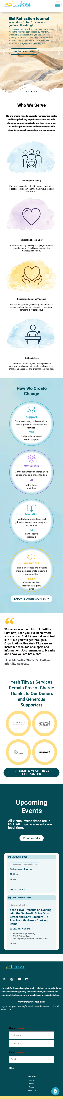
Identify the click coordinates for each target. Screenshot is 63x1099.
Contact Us (31, 1090)
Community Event (31, 864)
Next (12, 1068)
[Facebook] (12, 979)
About (31, 1084)
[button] (58, 5)
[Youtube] (19, 979)
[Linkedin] (26, 979)
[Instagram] (4, 979)
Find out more (17, 889)
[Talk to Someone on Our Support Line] (55, 1091)
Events (31, 1087)
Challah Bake (16, 864)
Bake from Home (21, 869)
